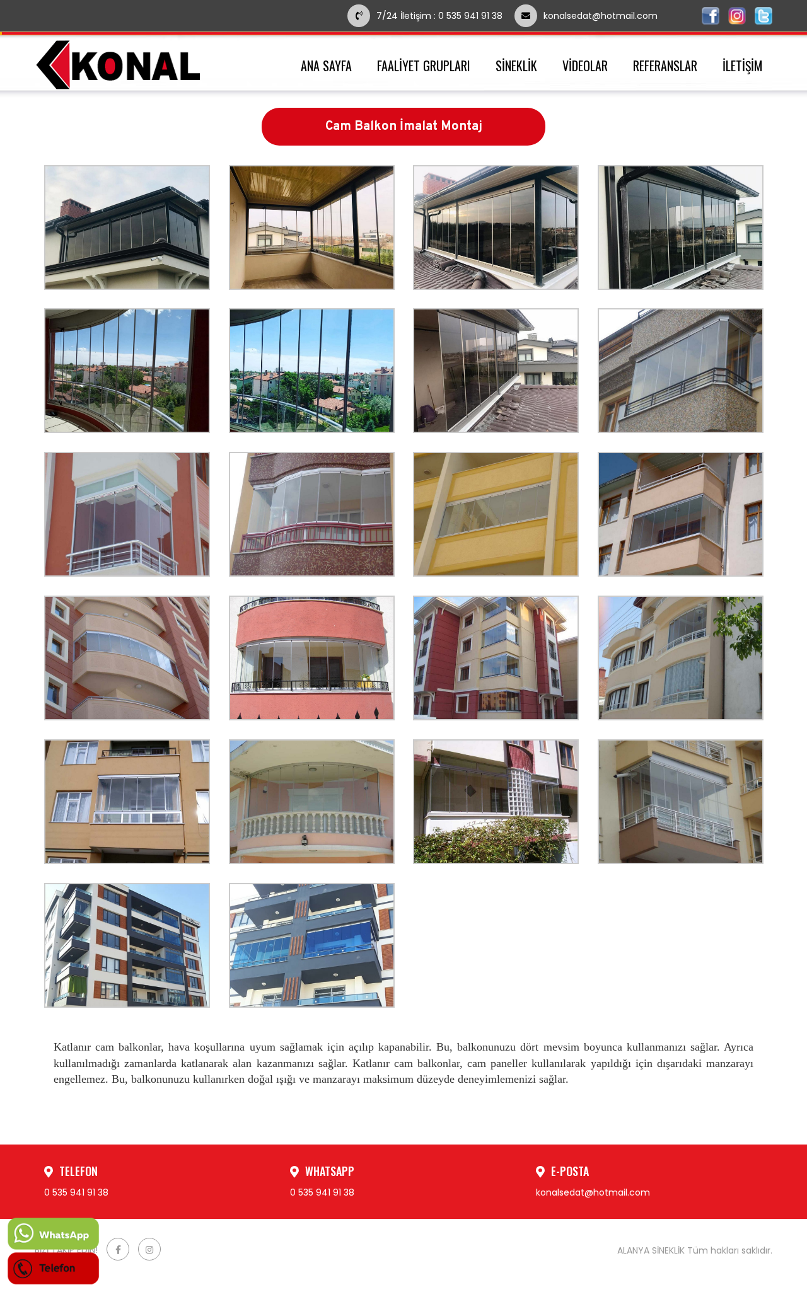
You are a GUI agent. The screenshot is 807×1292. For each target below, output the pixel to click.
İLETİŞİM (743, 65)
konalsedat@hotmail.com (600, 15)
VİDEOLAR (585, 65)
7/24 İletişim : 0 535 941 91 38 (439, 15)
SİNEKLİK (516, 65)
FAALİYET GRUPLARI (423, 65)
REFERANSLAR (665, 65)
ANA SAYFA (326, 65)
